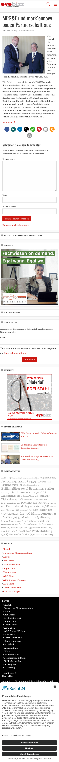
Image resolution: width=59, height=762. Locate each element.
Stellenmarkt (10, 673)
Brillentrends (11, 495)
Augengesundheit (31, 478)
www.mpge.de (9, 122)
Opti (24, 524)
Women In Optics (22, 534)
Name (5, 195)
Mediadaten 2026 (11, 564)
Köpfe (19, 513)
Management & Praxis (15, 657)
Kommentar (8, 159)
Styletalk (23, 531)
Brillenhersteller (12, 661)
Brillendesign (13, 485)
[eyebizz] (12, 4)
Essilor (42, 499)
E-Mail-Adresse (9, 206)
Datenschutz (9, 572)
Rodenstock (17, 528)
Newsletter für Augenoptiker (17, 553)
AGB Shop (8, 576)
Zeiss (40, 535)
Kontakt (7, 549)
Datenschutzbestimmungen (16, 225)
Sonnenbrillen (42, 527)
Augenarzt (17, 478)
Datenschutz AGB (12, 587)
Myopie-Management (13, 521)
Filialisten (12, 510)
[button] (48, 4)
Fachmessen (32, 502)
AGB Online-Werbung (14, 579)
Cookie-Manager (11, 591)
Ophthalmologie (9, 524)
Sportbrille (8, 531)
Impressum (9, 568)
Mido (47, 518)
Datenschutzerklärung (15, 353)
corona (44, 495)
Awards (45, 481)
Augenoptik (48, 477)
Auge (6, 477)
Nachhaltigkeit (38, 521)
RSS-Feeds (8, 560)
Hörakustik (26, 510)
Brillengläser (14, 488)
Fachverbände (19, 506)
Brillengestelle (32, 485)
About (6, 556)
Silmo (28, 527)
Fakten (40, 506)
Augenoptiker (19, 481)
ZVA (49, 534)
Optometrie (38, 524)
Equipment (30, 499)
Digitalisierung (12, 499)
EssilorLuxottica (10, 503)
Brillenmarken (28, 492)
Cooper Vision (30, 496)
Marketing (32, 517)
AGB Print (8, 583)
